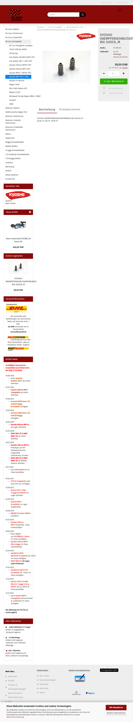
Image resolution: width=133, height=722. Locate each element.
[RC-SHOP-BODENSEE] (15, 16)
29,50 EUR (18, 290)
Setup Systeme (11, 175)
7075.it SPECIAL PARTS (18, 49)
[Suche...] (82, 14)
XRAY (11, 104)
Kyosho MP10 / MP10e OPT (20, 73)
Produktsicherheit (69, 109)
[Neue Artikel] (30, 212)
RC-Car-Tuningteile (13, 41)
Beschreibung (47, 109)
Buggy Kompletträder (14, 142)
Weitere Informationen (116, 713)
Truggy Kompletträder (15, 150)
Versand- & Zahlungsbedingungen (17, 687)
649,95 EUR (18, 247)
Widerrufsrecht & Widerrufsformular (15, 695)
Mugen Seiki (14, 84)
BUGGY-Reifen (11, 146)
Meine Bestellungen (48, 680)
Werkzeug (9, 166)
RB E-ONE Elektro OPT (18, 88)
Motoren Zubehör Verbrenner (13, 121)
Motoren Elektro (12, 108)
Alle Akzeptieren (116, 707)
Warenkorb (44, 688)
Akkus (8, 134)
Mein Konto (44, 676)
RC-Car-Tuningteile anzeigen (20, 45)
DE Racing (13, 53)
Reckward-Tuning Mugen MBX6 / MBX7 (20, 96)
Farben (8, 170)
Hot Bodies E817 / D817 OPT (20, 61)
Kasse (42, 692)
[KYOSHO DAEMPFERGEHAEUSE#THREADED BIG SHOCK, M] (67, 65)
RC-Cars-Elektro (12, 29)
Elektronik (9, 138)
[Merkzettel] (120, 10)
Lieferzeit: (104, 52)
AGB (9, 701)
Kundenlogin (123, 3)
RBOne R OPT (14, 92)
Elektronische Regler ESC (16, 112)
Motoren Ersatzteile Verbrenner (14, 128)
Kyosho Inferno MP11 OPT (19, 69)
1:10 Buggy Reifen (13, 158)
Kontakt (11, 680)
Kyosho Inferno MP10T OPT (20, 65)
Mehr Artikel (11, 203)
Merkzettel (44, 684)
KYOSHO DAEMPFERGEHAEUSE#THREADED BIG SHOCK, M (21, 281)
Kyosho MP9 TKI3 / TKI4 (18, 77)
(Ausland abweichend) (120, 57)
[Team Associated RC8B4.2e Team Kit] (18, 225)
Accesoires (10, 179)
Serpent (12, 100)
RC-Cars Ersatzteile (13, 37)
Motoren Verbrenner (14, 116)
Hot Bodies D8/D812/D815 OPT (20, 57)
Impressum (12, 676)
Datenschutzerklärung (15, 717)
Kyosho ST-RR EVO (16, 81)
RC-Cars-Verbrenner (14, 33)
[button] (126, 10)
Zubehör (9, 162)
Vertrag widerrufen (109, 670)
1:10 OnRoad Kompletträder (17, 154)
